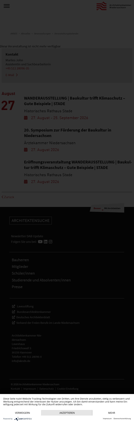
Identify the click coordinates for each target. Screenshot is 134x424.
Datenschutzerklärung (122, 418)
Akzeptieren (67, 412)
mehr (111, 412)
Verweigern (22, 412)
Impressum (107, 418)
